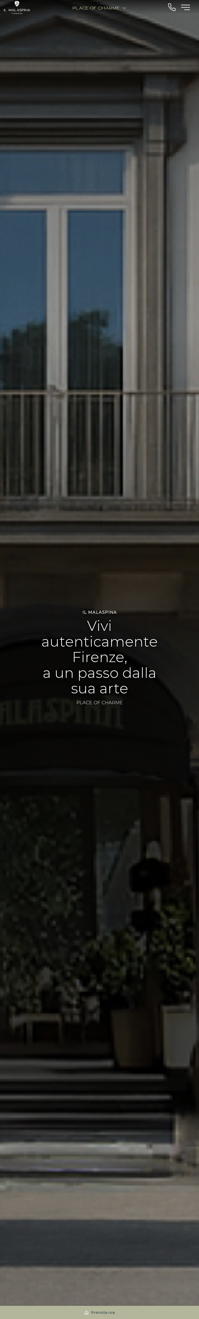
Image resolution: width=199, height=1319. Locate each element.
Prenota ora (102, 1312)
